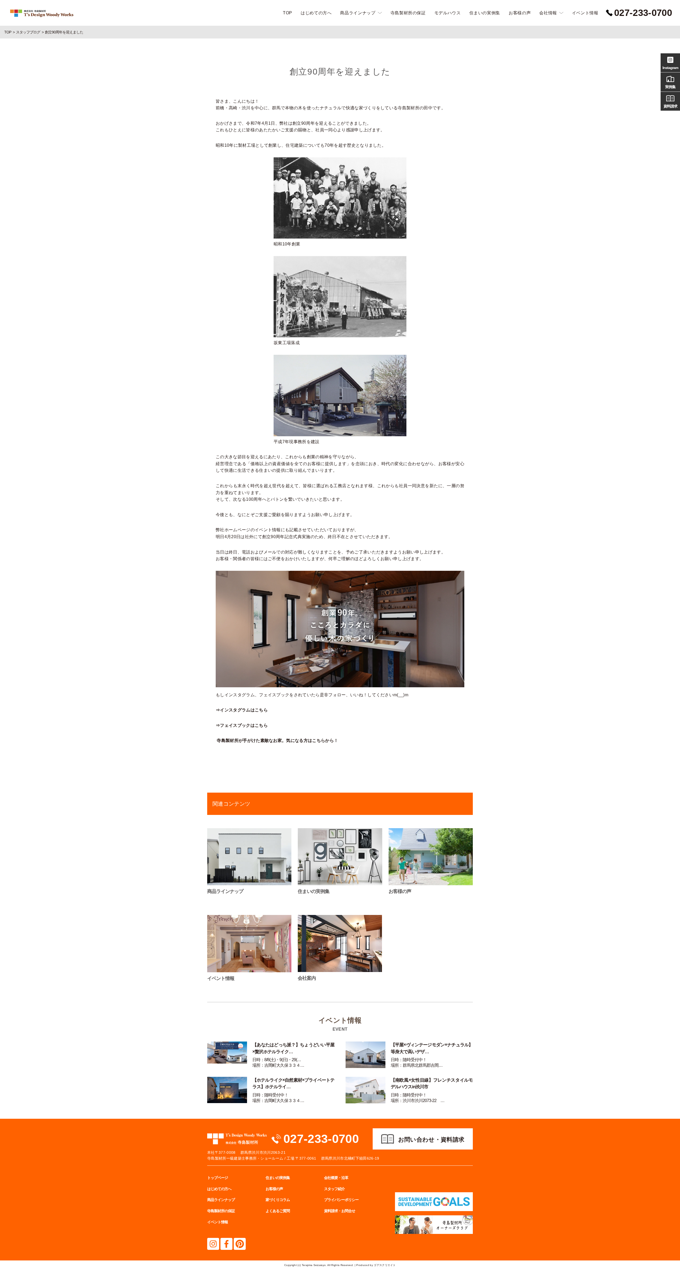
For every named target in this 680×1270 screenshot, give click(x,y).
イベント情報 (585, 13)
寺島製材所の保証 (408, 13)
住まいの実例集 (484, 13)
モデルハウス (447, 13)
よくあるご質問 (278, 1211)
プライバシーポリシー (341, 1200)
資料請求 (670, 106)
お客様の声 (520, 13)
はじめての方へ (316, 13)
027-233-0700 (321, 1139)
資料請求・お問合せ (339, 1211)
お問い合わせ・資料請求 (431, 1139)
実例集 (670, 87)
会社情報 (548, 13)
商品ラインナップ (357, 13)
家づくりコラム (278, 1200)
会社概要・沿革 (336, 1178)
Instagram (670, 68)
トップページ (217, 1178)
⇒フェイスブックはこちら (242, 725)
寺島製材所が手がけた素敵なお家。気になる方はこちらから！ (277, 740)
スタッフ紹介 (334, 1189)
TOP (287, 13)
